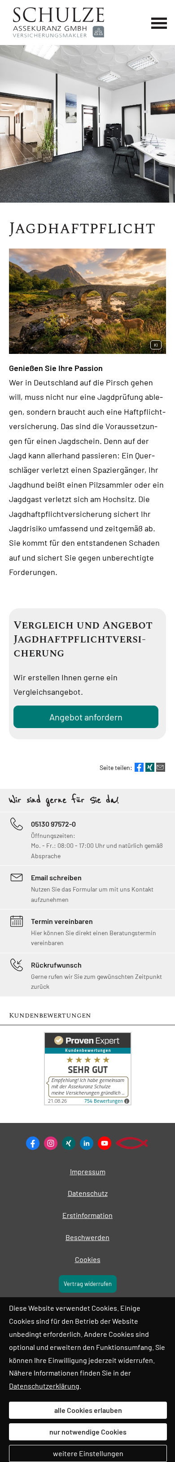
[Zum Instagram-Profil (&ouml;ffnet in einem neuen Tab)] (50, 1143)
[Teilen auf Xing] (149, 767)
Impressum (87, 1171)
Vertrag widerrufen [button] (88, 1283)
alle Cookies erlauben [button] (88, 1410)
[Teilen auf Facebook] (139, 767)
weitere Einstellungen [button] (88, 1453)
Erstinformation (87, 1215)
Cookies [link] (88, 1259)
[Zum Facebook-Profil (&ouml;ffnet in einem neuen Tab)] (32, 1143)
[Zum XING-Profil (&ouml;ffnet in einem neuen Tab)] (68, 1143)
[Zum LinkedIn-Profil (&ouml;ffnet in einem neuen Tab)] (86, 1143)
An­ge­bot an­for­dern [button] (85, 716)
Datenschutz (88, 1193)
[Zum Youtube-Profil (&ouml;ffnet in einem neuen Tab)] (104, 1143)
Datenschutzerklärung (44, 1385)
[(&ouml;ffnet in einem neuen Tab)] (87, 1102)
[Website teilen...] (160, 767)
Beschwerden (87, 1237)
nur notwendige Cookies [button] (88, 1431)
